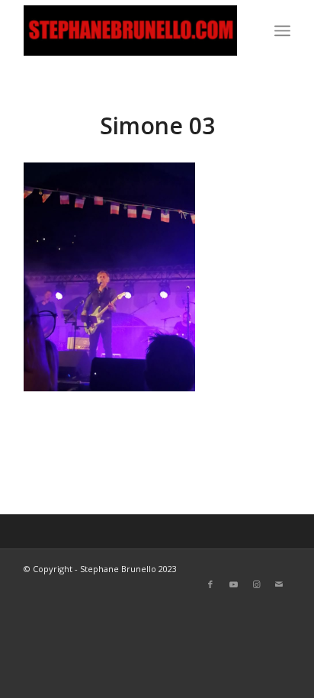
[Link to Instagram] (256, 584)
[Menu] (282, 30)
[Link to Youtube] (233, 584)
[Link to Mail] (279, 584)
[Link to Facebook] (210, 584)
